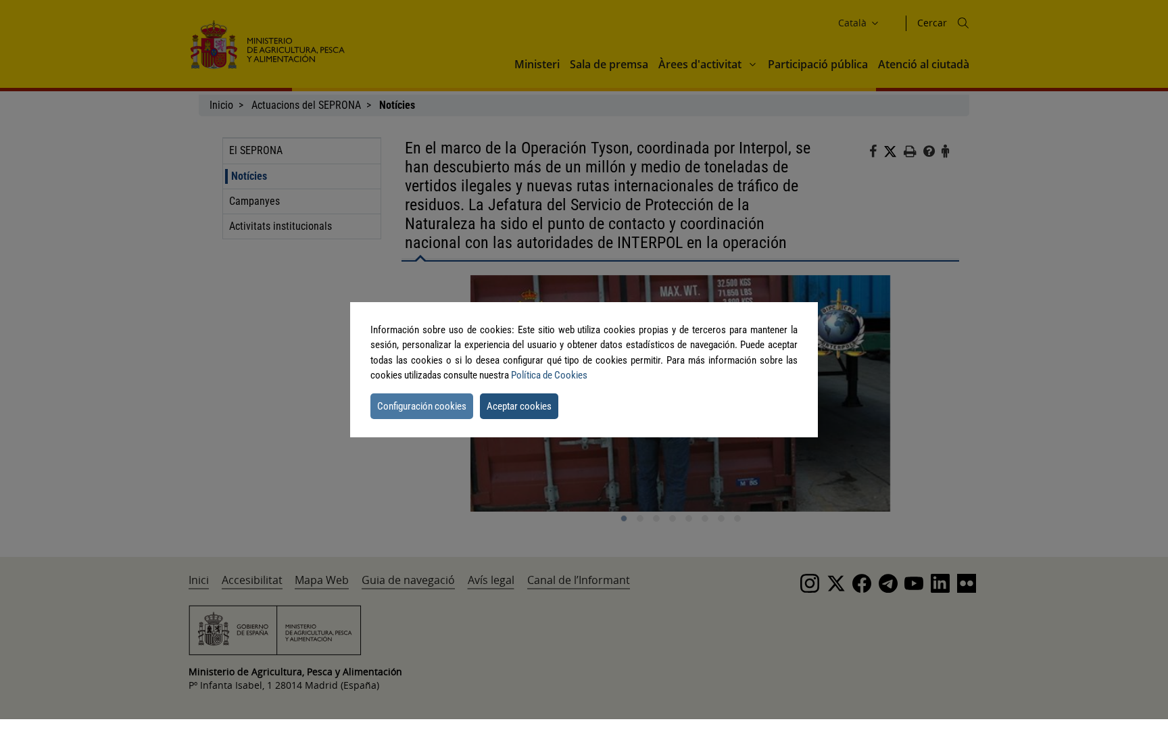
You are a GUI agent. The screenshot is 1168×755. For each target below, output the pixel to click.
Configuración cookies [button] (421, 406)
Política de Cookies (549, 375)
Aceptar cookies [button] (519, 406)
